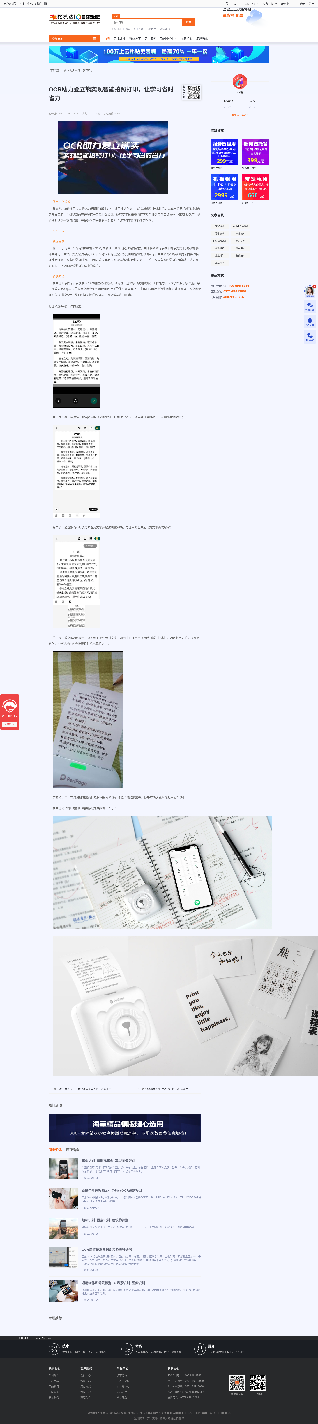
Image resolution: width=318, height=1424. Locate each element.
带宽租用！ (248, 203)
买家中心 (249, 3)
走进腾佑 (202, 38)
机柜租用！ (217, 203)
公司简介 (54, 1375)
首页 (107, 38)
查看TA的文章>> (240, 115)
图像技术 (240, 233)
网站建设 (131, 29)
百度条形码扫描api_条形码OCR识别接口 (112, 1190)
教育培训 (88, 70)
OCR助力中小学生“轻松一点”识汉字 (167, 1088)
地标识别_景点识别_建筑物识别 (105, 1220)
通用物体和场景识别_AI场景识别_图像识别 (113, 1283)
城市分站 (122, 1375)
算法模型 (219, 263)
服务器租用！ (218, 167)
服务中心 (286, 3)
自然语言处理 (219, 241)
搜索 (188, 22)
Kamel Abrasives (43, 1338)
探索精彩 (186, 38)
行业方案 (135, 38)
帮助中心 (85, 1380)
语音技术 (219, 233)
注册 (311, 3)
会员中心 (85, 1375)
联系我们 (54, 1397)
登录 (302, 3)
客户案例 (150, 38)
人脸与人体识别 (240, 226)
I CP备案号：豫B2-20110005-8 (213, 1413)
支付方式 (85, 1386)
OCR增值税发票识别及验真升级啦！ (108, 1250)
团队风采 (54, 1391)
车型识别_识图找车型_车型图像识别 (108, 1161)
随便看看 (73, 1150)
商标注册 (117, 29)
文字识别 (219, 226)
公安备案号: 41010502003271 (176, 1413)
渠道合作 (85, 1397)
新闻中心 (166, 38)
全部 (116, 16)
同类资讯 (55, 1150)
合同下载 (85, 1391)
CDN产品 (122, 1391)
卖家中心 (268, 3)
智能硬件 (120, 38)
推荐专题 (122, 1397)
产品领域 (54, 1386)
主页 (64, 70)
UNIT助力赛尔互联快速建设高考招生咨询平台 (85, 1088)
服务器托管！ (249, 167)
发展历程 (54, 1380)
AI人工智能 (123, 1380)
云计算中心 (123, 1386)
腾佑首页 (231, 3)
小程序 (152, 29)
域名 (142, 29)
